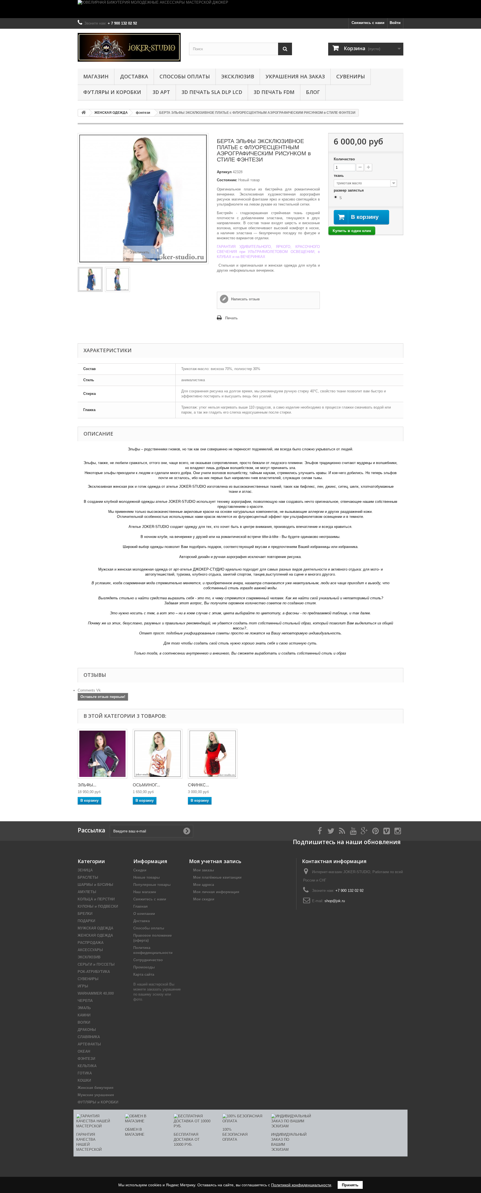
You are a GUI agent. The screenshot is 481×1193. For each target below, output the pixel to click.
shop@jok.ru (335, 901)
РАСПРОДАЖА (91, 943)
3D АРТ (161, 92)
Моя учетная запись (215, 861)
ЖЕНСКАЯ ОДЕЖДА (95, 935)
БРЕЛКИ (85, 914)
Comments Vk (89, 690)
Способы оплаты (184, 76)
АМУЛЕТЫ (87, 892)
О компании (144, 914)
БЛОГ (313, 92)
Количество (344, 159)
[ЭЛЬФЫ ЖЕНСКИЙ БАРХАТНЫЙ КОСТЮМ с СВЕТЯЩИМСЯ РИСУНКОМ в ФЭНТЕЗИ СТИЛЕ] (102, 754)
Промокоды (144, 967)
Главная (140, 906)
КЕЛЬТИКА (87, 1066)
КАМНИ (84, 1015)
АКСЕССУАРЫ (90, 950)
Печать (231, 318)
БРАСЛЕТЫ (88, 877)
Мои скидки (203, 899)
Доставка (134, 76)
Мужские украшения (96, 1095)
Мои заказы (203, 870)
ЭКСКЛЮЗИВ (237, 76)
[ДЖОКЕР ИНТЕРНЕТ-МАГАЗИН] (129, 47)
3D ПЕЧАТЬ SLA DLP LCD (211, 92)
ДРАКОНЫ (87, 1030)
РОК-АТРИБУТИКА (94, 972)
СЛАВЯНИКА (89, 1037)
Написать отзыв (245, 299)
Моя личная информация (216, 892)
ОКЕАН (84, 1051)
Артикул (224, 172)
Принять (350, 1185)
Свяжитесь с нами (368, 23)
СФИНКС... (198, 785)
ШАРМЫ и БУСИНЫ (95, 885)
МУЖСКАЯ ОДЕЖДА (95, 928)
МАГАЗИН (96, 76)
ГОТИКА (85, 1073)
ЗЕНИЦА (85, 870)
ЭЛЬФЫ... (87, 785)
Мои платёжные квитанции (217, 877)
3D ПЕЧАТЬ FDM (274, 92)
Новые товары (146, 877)
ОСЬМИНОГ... (146, 785)
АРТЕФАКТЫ (89, 1044)
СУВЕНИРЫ (350, 76)
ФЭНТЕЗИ (86, 1059)
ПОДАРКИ (86, 921)
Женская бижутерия (96, 1088)
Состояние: (227, 180)
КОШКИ (84, 1080)
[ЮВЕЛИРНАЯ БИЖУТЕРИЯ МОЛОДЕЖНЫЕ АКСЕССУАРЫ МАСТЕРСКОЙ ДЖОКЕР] (240, 9)
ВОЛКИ (84, 1022)
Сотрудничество (148, 960)
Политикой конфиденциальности (301, 1185)
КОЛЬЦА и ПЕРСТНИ (96, 899)
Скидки (139, 870)
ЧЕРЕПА (85, 1001)
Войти (395, 23)
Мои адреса (203, 885)
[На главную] (83, 112)
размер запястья (349, 190)
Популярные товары (152, 885)
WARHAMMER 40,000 (96, 993)
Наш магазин (144, 892)
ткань (339, 175)
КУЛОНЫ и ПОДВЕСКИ (98, 906)
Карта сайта (143, 974)
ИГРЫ (83, 986)
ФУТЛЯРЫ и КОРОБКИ (112, 92)
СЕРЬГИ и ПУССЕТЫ (96, 964)
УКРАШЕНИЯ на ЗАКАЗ (295, 76)
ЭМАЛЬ (84, 1008)
